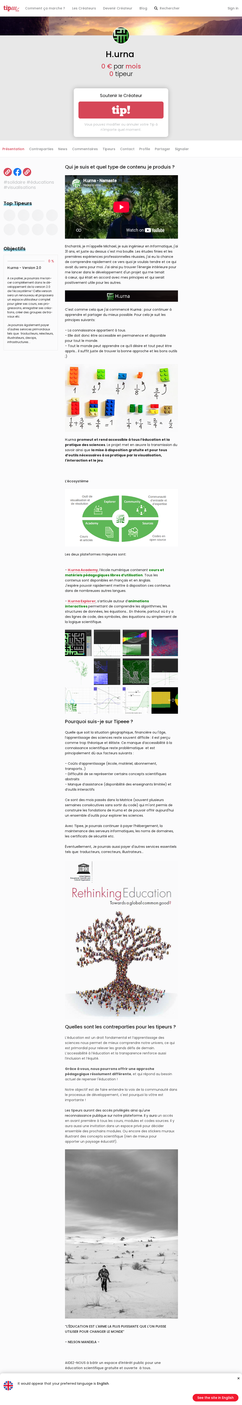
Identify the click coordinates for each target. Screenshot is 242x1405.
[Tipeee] (11, 8)
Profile (144, 149)
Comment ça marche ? (45, 8)
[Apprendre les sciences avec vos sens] (8, 172)
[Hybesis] (27, 172)
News (62, 149)
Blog (143, 8)
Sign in (233, 8)
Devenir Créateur (117, 8)
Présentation (13, 149)
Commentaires (85, 149)
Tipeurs (109, 149)
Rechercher (169, 8)
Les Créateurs (84, 8)
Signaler (182, 149)
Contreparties (41, 149)
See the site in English (215, 1397)
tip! (121, 110)
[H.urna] (17, 172)
